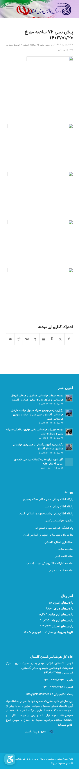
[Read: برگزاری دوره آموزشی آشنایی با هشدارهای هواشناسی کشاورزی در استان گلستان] (69, 447)
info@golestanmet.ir (38, 694)
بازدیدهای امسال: (62, 626)
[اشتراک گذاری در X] (60, 339)
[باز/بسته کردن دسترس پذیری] (9, 759)
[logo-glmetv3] (46, 9)
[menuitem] (21, 9)
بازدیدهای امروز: (62, 602)
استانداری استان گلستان (59, 542)
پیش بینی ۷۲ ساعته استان (36, 45)
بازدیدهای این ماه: (61, 620)
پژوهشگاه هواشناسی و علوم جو (54, 527)
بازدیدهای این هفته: (60, 614)
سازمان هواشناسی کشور (58, 520)
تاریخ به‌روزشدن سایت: (58, 632)
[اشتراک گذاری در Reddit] (18, 339)
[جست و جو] (21, 9)
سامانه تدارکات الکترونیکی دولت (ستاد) (50, 563)
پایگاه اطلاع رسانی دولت (59, 506)
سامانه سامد (65, 549)
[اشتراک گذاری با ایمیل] (10, 339)
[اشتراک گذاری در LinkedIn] (44, 339)
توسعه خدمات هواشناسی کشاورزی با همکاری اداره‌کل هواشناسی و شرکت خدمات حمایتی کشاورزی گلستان (37, 397)
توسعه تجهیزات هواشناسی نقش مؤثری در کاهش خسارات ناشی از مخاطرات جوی (34, 431)
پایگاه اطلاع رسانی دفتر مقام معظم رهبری (48, 499)
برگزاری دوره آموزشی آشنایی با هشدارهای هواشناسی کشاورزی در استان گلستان (37, 447)
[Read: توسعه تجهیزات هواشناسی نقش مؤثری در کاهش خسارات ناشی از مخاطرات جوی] (69, 432)
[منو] (11, 9)
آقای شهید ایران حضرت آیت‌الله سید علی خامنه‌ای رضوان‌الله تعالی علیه (38, 461)
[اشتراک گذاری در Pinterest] (52, 339)
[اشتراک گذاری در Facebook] (69, 339)
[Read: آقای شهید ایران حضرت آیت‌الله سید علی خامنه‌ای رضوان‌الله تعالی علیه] (69, 462)
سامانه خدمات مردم (61, 570)
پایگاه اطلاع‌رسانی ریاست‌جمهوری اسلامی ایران (46, 513)
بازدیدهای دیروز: (62, 608)
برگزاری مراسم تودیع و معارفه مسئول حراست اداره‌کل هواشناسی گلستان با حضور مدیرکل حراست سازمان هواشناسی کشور (37, 414)
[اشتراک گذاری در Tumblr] (35, 339)
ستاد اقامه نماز (64, 556)
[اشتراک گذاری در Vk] (27, 339)
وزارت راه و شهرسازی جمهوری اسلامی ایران (48, 534)
